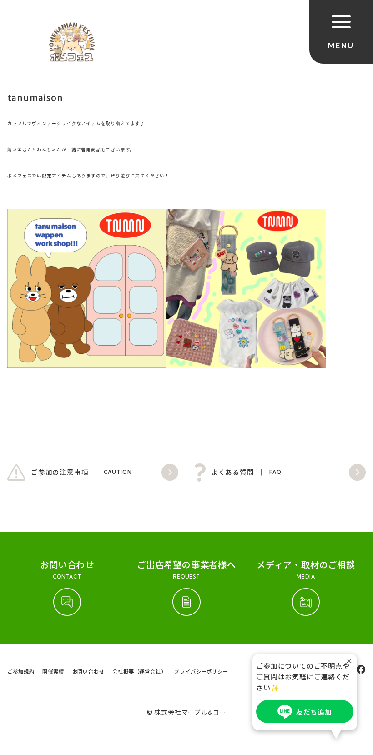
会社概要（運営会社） (139, 671)
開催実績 (53, 671)
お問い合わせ (88, 671)
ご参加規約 (20, 671)
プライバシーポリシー (201, 671)
